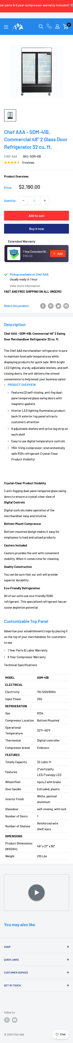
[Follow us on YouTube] (14, 1020)
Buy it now (36, 229)
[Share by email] (66, 306)
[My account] (57, 26)
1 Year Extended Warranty (35, 251)
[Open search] (41, 26)
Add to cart (36, 215)
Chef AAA (10, 156)
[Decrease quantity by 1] (23, 200)
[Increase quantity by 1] (45, 200)
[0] (65, 26)
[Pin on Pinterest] (51, 306)
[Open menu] (6, 27)
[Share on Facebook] (43, 306)
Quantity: (10, 200)
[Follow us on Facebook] (7, 1020)
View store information (25, 286)
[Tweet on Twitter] (58, 306)
